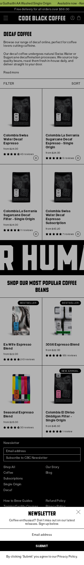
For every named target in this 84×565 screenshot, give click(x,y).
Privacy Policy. (67, 556)
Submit (42, 546)
